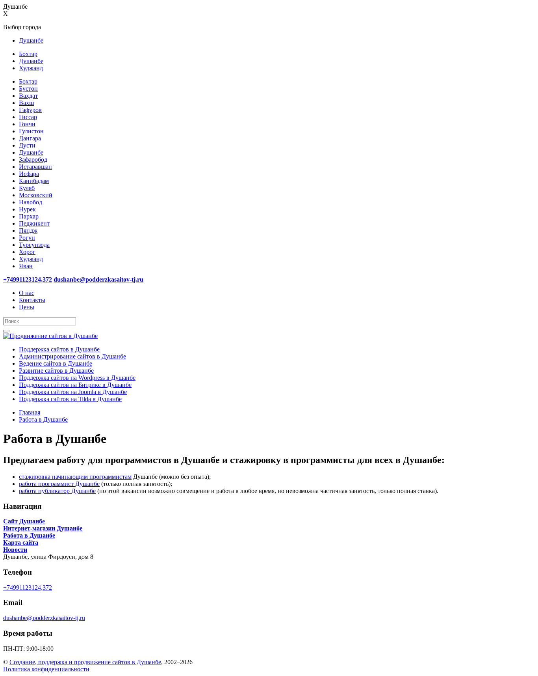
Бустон (28, 88)
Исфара (29, 173)
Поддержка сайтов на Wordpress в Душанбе (77, 377)
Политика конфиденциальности (46, 669)
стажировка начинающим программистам (75, 476)
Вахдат (28, 95)
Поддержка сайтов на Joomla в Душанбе (73, 391)
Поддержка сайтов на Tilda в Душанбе (70, 399)
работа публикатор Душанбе (57, 490)
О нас (26, 292)
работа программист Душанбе (59, 483)
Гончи (27, 124)
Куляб (27, 188)
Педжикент (34, 223)
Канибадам (34, 180)
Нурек (27, 209)
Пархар (29, 216)
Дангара (30, 138)
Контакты (32, 300)
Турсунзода (34, 244)
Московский (35, 195)
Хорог (27, 251)
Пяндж (28, 230)
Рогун (27, 237)
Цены (26, 307)
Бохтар (28, 53)
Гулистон (31, 131)
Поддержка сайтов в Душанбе (59, 349)
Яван (26, 266)
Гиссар (28, 117)
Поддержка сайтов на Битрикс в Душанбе (75, 384)
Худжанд (31, 68)
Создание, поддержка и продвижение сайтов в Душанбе (85, 662)
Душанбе (31, 40)
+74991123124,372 (27, 587)
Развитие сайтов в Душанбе (56, 370)
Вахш (26, 102)
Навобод (30, 202)
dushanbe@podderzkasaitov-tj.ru (44, 617)
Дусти (27, 145)
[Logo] (50, 335)
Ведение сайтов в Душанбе (55, 363)
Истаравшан (35, 166)
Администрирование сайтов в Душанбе (72, 356)
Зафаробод (33, 159)
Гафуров (30, 109)
